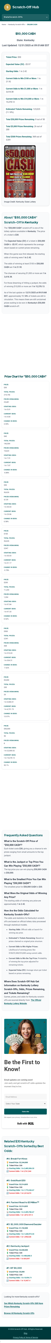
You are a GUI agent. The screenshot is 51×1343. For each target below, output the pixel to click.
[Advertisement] (25, 344)
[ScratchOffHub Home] (25, 7)
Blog (25, 1333)
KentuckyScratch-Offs (16, 24)
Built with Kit (25, 1123)
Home (4, 24)
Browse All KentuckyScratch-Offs (19, 1313)
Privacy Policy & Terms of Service (25, 1337)
